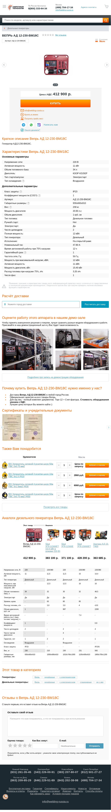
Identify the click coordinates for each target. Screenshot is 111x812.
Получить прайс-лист (33, 118)
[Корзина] (107, 6)
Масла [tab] (81, 457)
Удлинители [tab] (29, 457)
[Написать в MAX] (39, 125)
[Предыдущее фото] (4, 65)
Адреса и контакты (88, 7)
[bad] (10, 745)
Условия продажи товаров (65, 794)
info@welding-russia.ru (34, 110)
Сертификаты (52, 788)
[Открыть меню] (4, 6)
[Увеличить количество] (69, 465)
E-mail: (63, 740)
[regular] (20, 745)
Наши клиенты (68, 788)
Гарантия (37, 788)
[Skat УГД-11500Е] (69, 541)
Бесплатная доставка (19, 788)
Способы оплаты (94, 791)
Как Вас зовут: (40, 740)
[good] (25, 745)
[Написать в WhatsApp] (31, 125)
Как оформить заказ (40, 794)
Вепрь (37, 677)
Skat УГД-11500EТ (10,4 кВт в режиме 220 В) (52, 547)
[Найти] (106, 20)
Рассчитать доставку (95, 304)
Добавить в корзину (97, 465)
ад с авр (99, 682)
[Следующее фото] (107, 65)
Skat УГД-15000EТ (84, 545)
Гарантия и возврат (50, 791)
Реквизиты (32, 791)
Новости (82, 788)
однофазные (49, 677)
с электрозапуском (67, 677)
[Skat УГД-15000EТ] (85, 541)
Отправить (94, 746)
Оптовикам (94, 788)
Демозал (66, 791)
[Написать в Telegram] (23, 125)
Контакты (78, 791)
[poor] (15, 745)
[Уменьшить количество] (59, 465)
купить (55, 103)
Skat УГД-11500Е (67, 545)
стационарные (86, 682)
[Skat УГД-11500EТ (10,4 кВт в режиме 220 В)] (53, 541)
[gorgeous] (29, 745)
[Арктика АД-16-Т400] (101, 541)
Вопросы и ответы (15, 791)
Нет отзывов (60, 35)
